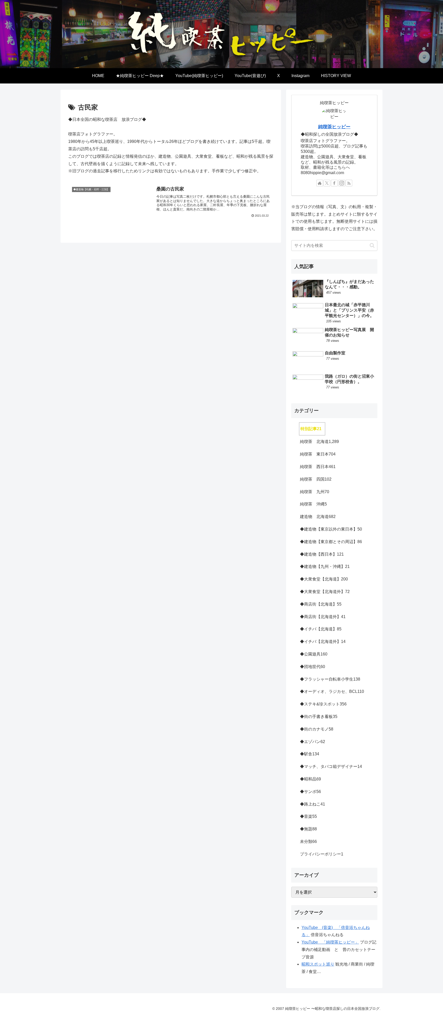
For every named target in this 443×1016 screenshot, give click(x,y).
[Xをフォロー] (327, 183)
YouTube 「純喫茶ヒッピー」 (330, 942)
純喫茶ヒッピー (334, 126)
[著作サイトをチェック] (319, 183)
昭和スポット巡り (317, 964)
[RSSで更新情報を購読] (349, 183)
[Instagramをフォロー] (341, 183)
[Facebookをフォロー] (334, 183)
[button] (372, 245)
